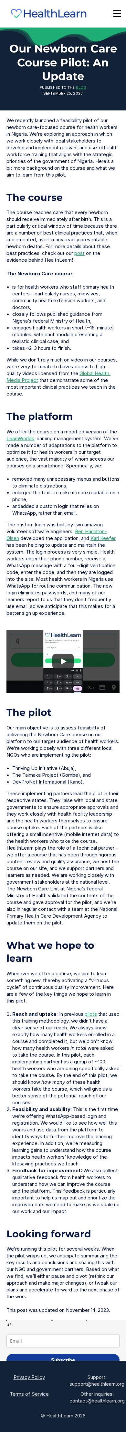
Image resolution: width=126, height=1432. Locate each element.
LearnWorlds (20, 438)
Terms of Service (29, 1394)
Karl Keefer (103, 538)
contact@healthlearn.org (97, 1401)
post (79, 253)
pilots (91, 1014)
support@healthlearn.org (96, 1384)
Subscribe (63, 1360)
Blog (81, 87)
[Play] (63, 661)
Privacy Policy (29, 1377)
